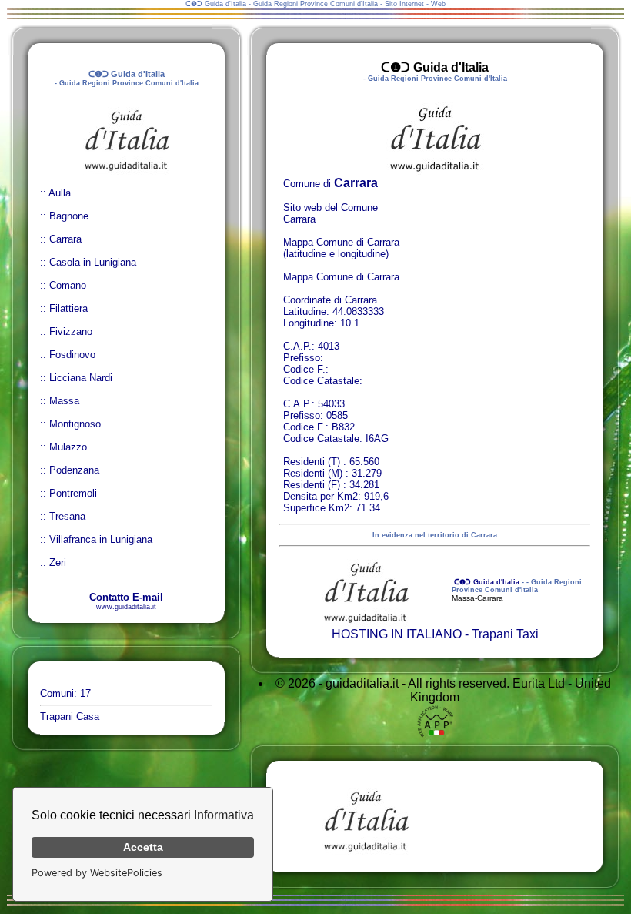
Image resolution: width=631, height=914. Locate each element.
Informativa (224, 815)
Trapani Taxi (505, 634)
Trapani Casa (69, 716)
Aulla (59, 193)
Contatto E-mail (126, 597)
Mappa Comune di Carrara (341, 277)
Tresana (67, 516)
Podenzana (74, 470)
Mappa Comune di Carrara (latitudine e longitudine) (341, 247)
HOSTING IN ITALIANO (397, 634)
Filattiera (68, 308)
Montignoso (75, 424)
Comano (67, 285)
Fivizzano (70, 331)
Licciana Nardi (80, 377)
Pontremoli (73, 493)
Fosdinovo (72, 354)
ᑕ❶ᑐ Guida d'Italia (485, 582)
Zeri (57, 562)
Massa (64, 401)
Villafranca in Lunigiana (100, 539)
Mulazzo (68, 447)
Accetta (143, 847)
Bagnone (68, 216)
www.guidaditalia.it (126, 607)
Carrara (65, 239)
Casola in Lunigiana (92, 262)
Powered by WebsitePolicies (97, 873)
